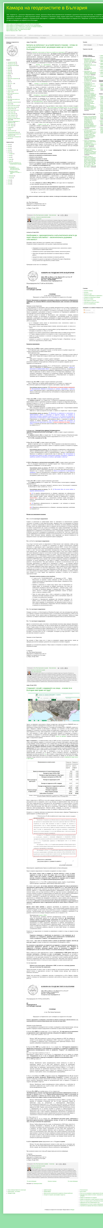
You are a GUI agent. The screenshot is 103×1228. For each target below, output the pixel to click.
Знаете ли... (33, 217)
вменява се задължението (43, 64)
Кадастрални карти (12, 90)
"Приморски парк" (12, 63)
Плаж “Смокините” (12, 115)
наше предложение (38, 101)
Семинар (10, 127)
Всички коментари (89, 312)
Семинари (43, 37)
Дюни (9, 77)
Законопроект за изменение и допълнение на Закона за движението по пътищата (90, 73)
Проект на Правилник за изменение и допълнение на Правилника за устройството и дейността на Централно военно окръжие (90, 143)
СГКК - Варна (11, 125)
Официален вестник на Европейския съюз (90, 1202)
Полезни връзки (84, 1189)
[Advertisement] (14, 211)
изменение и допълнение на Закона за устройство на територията (48, 52)
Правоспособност (12, 116)
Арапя (9, 72)
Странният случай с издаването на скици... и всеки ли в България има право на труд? (49, 689)
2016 (9, 183)
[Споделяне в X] (64, 215)
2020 (9, 150)
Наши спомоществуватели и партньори (17, 1189)
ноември (11, 153)
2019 (9, 152)
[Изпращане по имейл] (61, 215)
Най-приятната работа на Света (13, 37)
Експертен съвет (21, 35)
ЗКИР (9, 81)
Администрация (47, 1189)
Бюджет (9, 73)
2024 (9, 144)
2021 (9, 148)
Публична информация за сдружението (39, 35)
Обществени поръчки (12, 107)
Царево (9, 138)
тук (45, 754)
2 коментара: (52, 1163)
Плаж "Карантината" (12, 110)
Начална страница (10, 35)
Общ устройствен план (13, 105)
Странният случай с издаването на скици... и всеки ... (15, 172)
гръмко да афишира (61, 736)
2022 (9, 146)
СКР (9, 129)
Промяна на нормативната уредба (74, 35)
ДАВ (9, 75)
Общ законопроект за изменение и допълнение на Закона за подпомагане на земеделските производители (90, 79)
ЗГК (8, 80)
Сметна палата (11, 130)
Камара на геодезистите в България (46, 7)
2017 (9, 182)
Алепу (9, 70)
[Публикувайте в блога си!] (62, 215)
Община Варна (11, 108)
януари (11, 177)
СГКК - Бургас (11, 124)
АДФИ (9, 68)
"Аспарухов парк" (11, 62)
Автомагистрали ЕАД (12, 65)
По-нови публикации (31, 1181)
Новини (9, 103)
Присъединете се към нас (90, 300)
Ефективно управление (13, 78)
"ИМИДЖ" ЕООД (11, 1193)
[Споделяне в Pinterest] (67, 215)
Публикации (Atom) (37, 1183)
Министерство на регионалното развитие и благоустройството (58, 1193)
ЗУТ (8, 86)
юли (10, 155)
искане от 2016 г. (43, 915)
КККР (9, 96)
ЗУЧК (9, 88)
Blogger (72, 1209)
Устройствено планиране (13, 136)
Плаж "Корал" (11, 112)
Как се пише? (83, 1191)
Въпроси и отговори (57, 35)
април (10, 159)
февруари (11, 175)
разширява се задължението (41, 95)
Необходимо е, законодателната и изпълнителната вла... (14, 168)
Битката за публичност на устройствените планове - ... (15, 164)
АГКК (9, 67)
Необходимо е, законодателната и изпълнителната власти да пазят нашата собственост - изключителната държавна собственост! (52, 237)
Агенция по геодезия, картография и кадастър (54, 1194)
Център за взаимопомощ (31, 37)
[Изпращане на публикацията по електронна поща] (58, 215)
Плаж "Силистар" (12, 113)
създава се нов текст (43, 124)
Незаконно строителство (13, 102)
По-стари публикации (73, 1181)
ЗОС (9, 85)
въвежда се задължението (41, 83)
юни (10, 157)
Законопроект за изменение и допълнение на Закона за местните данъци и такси (90, 60)
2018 (9, 180)
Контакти (88, 35)
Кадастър (10, 91)
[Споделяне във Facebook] (65, 215)
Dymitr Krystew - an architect (14, 1191)
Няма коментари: (52, 215)
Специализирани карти (13, 132)
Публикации (87, 310)
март (10, 161)
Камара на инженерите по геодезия (88, 1197)
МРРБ (9, 97)
